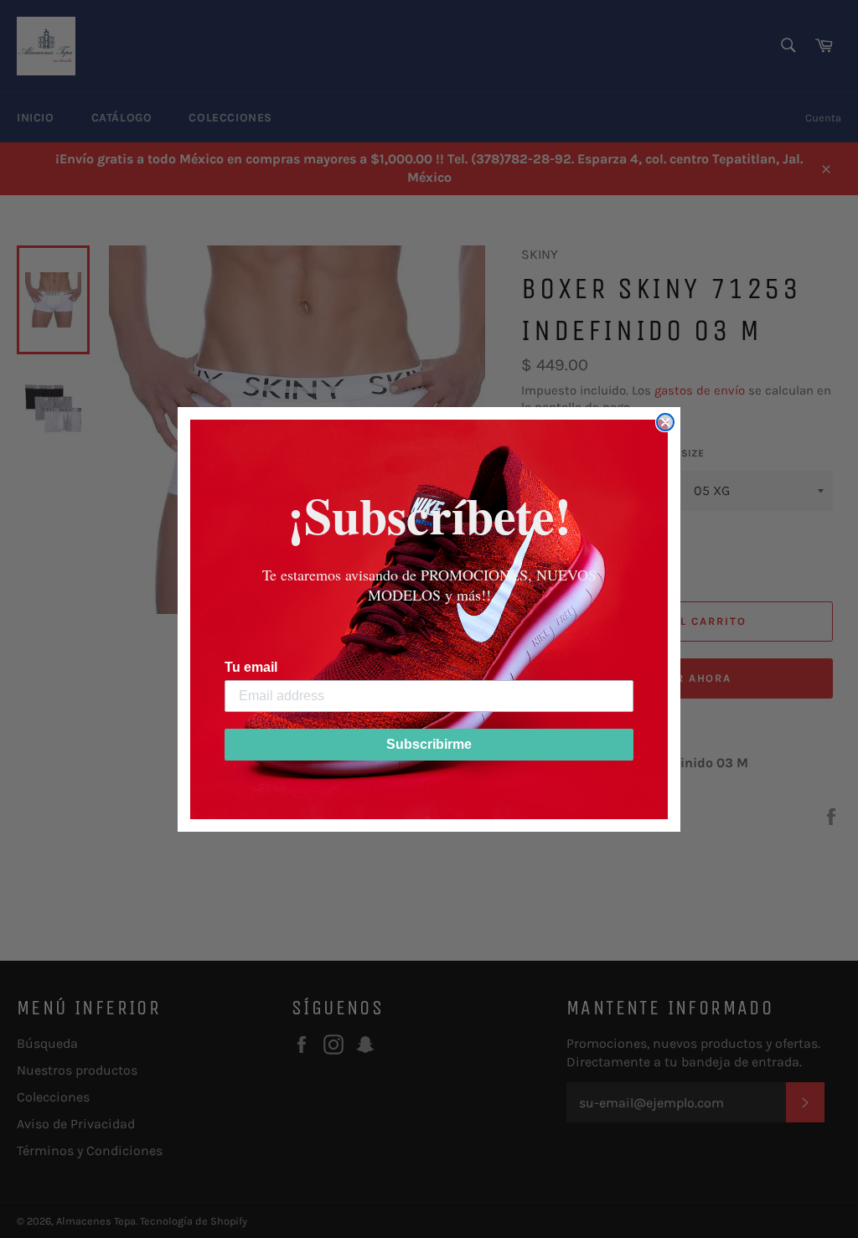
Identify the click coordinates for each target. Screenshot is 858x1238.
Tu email (251, 667)
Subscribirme (429, 744)
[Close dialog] (665, 422)
